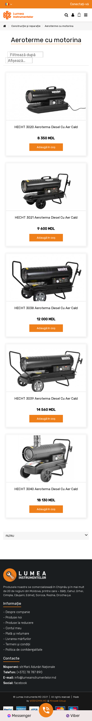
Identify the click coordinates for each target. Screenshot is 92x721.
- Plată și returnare (16, 633)
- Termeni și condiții (16, 644)
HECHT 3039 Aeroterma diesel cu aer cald (46, 398)
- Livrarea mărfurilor (17, 639)
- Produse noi (12, 617)
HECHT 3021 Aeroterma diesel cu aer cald (46, 217)
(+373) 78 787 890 (29, 672)
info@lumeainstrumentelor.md (35, 678)
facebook (20, 683)
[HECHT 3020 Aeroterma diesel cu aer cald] (46, 96)
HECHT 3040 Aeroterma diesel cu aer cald (46, 489)
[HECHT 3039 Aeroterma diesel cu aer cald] (46, 368)
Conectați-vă (79, 4)
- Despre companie (16, 612)
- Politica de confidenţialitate (22, 650)
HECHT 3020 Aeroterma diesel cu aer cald (46, 127)
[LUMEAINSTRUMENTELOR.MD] (32, 15)
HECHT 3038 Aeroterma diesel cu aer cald (46, 308)
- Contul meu (12, 628)
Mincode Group (58, 701)
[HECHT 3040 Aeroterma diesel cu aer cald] (46, 458)
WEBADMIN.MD (38, 701)
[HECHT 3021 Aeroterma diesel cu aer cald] (46, 187)
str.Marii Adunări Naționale (37, 667)
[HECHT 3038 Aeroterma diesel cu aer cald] (46, 277)
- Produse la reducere (18, 623)
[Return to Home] (4, 26)
